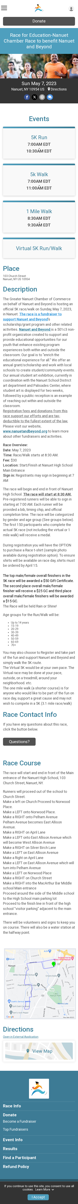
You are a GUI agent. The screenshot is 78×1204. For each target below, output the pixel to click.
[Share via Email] (42, 97)
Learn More (42, 1189)
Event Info (13, 1139)
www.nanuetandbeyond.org (25, 431)
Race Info (12, 1106)
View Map (42, 1051)
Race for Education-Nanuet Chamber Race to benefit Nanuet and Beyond (39, 41)
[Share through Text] (50, 97)
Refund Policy (16, 1166)
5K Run (39, 137)
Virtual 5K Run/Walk (39, 248)
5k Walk (39, 174)
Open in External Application (20, 1036)
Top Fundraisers (15, 1129)
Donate (39, 21)
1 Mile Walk (39, 211)
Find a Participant (19, 1157)
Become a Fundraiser (19, 1121)
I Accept (38, 1197)
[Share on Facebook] (27, 97)
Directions (59, 89)
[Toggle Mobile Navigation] (4, 8)
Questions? (19, 741)
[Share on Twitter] (34, 97)
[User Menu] (71, 8)
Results (10, 1148)
